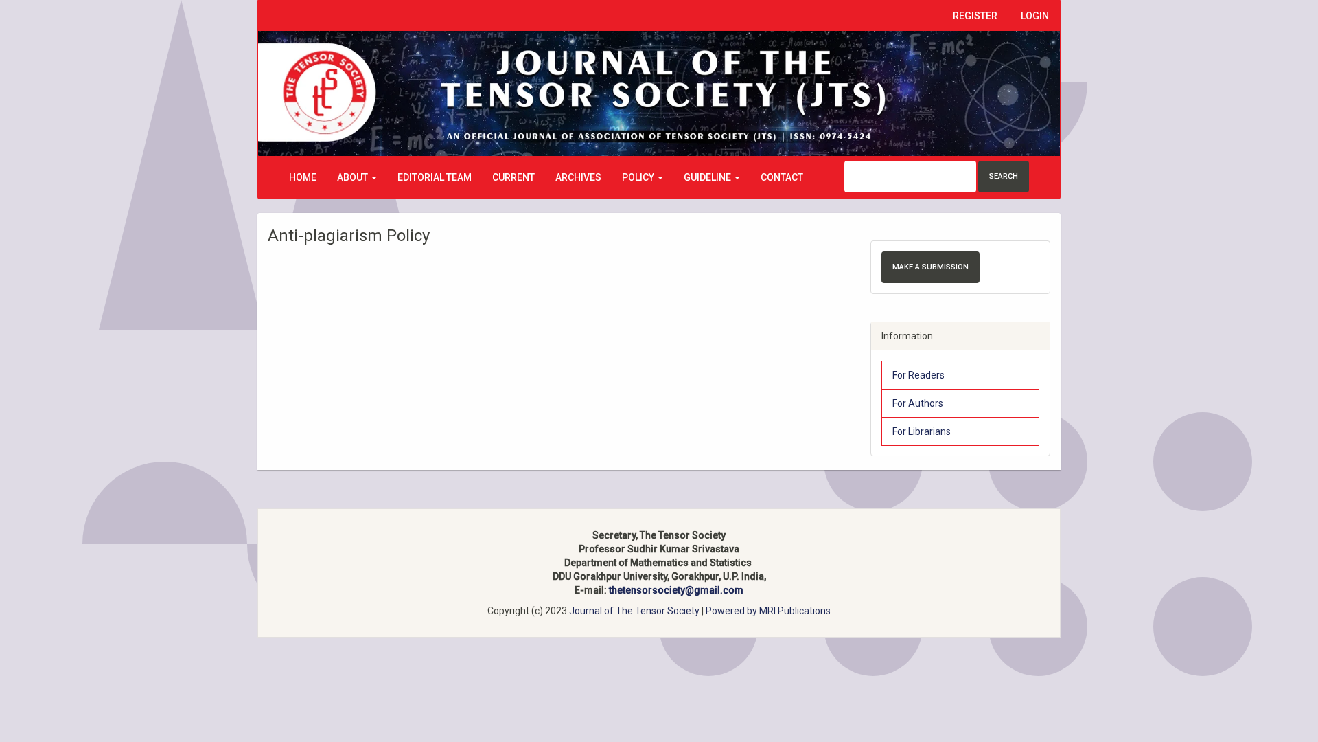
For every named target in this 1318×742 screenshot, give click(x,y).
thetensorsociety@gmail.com (676, 590)
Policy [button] (639, 177)
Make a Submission (930, 266)
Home (302, 177)
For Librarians (921, 431)
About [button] (353, 177)
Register (975, 15)
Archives (578, 177)
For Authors (917, 403)
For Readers (918, 375)
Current (513, 177)
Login (1035, 15)
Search (1003, 176)
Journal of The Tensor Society (635, 610)
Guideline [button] (708, 177)
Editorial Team (434, 177)
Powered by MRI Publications (768, 610)
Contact (782, 177)
